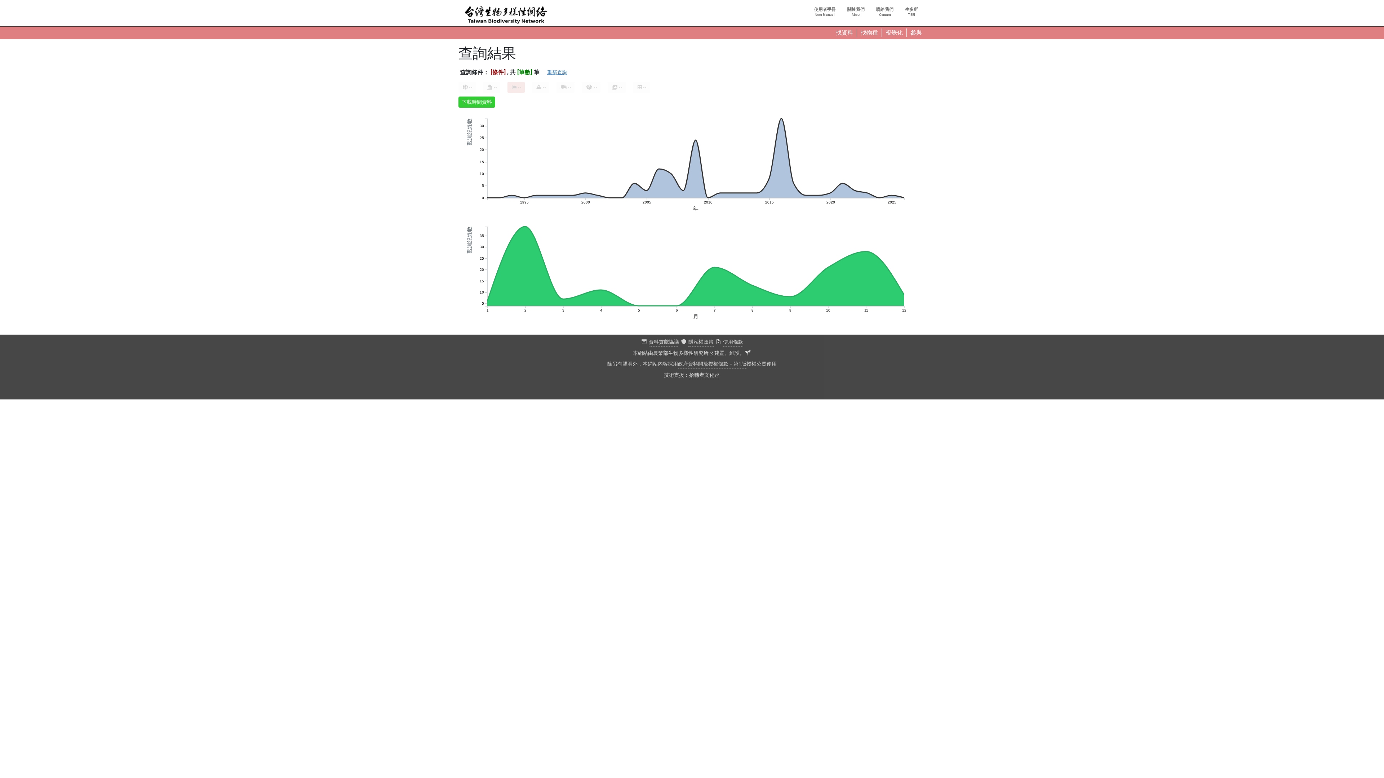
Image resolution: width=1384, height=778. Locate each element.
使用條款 (733, 342)
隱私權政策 (701, 342)
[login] (748, 353)
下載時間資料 (477, 102)
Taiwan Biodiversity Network (506, 15)
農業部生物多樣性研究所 (681, 353)
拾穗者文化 (701, 375)
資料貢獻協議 (664, 342)
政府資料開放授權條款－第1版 (712, 364)
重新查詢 (557, 72)
